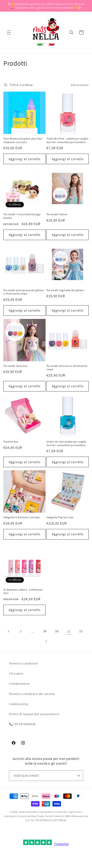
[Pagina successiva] (46, 641)
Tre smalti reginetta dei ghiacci (65, 290)
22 (81, 631)
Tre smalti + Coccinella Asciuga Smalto (22, 216)
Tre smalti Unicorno (15, 366)
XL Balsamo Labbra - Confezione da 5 (23, 591)
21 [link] (69, 631)
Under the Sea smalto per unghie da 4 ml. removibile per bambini (66, 443)
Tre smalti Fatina (56, 214)
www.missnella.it (29, 811)
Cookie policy (18, 704)
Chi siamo (16, 673)
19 (44, 631)
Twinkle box (10, 441)
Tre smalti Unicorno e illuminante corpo (67, 367)
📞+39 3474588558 (22, 724)
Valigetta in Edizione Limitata (21, 517)
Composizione (19, 684)
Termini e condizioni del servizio (32, 694)
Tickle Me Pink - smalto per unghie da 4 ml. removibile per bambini (67, 140)
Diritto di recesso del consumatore (34, 714)
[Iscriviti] (78, 775)
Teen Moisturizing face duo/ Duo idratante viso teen (22, 140)
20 (57, 631)
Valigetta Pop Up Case (60, 517)
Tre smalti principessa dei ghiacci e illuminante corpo (23, 291)
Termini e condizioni (23, 663)
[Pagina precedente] (9, 631)
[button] (9, 32)
